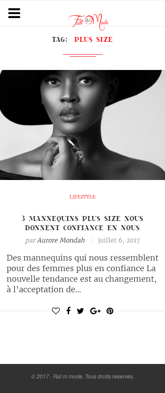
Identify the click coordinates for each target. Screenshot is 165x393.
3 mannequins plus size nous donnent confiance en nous (82, 222)
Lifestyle (82, 197)
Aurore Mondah (60, 240)
